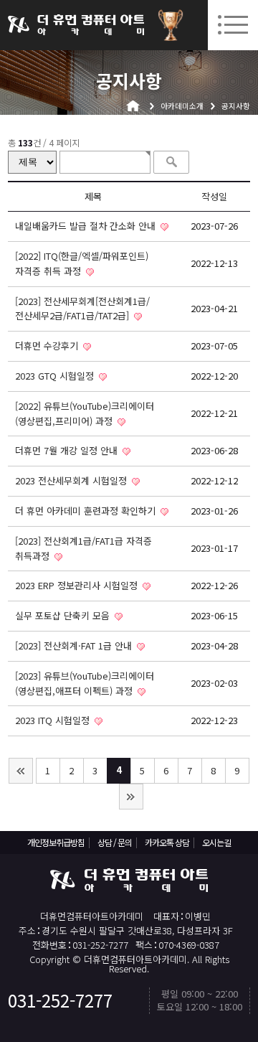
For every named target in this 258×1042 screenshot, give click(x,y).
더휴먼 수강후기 (48, 345)
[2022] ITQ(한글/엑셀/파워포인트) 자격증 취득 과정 (81, 263)
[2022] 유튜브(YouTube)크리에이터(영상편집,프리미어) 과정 (84, 413)
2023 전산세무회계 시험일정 (72, 480)
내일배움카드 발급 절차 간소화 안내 (86, 226)
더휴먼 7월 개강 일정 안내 (67, 450)
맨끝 (131, 796)
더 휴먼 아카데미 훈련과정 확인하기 (86, 510)
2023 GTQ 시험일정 (56, 375)
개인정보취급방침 (56, 842)
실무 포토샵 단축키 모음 (64, 615)
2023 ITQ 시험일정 (53, 720)
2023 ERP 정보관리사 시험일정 (77, 585)
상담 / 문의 (114, 842)
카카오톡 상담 (167, 842)
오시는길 (216, 842)
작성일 (214, 196)
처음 (21, 771)
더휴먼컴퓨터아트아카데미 (76, 25)
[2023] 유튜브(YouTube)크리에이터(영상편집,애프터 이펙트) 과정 (84, 683)
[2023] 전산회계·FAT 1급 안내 (75, 645)
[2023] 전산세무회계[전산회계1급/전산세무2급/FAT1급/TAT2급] (82, 308)
